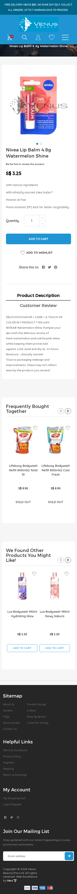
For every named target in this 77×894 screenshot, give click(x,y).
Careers (8, 710)
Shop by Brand (36, 716)
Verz (10, 880)
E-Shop (31, 710)
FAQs (6, 716)
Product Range (36, 704)
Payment (8, 762)
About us (8, 704)
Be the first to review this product (25, 164)
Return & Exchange (15, 774)
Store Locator (11, 722)
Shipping (8, 768)
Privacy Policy (12, 756)
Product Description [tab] (38, 295)
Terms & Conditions (15, 750)
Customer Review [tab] (38, 305)
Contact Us (10, 728)
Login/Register (12, 804)
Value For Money (37, 722)
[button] (37, 143)
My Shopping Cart (14, 798)
